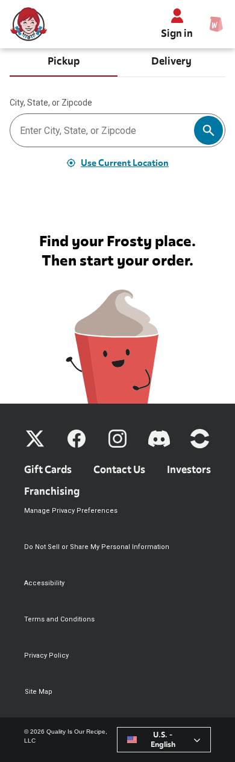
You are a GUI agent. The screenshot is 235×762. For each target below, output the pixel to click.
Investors (189, 469)
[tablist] (117, 62)
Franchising (52, 491)
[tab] (64, 62)
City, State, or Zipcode (51, 102)
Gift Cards (48, 469)
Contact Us (119, 469)
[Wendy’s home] (29, 24)
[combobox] (164, 739)
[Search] (208, 130)
